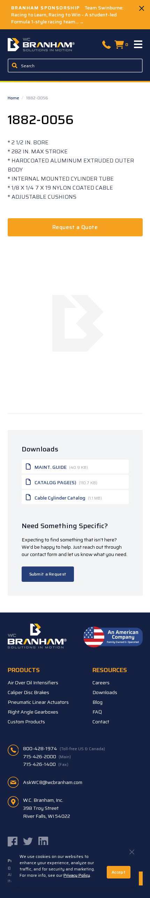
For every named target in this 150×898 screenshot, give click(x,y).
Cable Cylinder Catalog (67, 498)
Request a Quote (75, 227)
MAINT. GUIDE (60, 467)
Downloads (104, 692)
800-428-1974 (64, 748)
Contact (100, 721)
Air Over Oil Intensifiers (33, 682)
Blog (97, 702)
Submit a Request (48, 574)
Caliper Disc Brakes (28, 692)
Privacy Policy (76, 875)
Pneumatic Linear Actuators (38, 702)
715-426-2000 (47, 756)
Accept (119, 872)
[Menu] (138, 45)
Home (14, 97)
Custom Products (26, 721)
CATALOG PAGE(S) (65, 482)
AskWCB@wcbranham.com (52, 782)
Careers (101, 682)
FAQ (97, 712)
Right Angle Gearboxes (33, 712)
